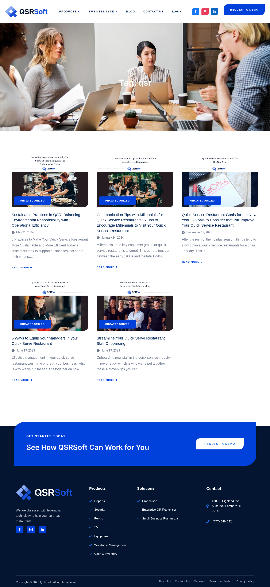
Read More (22, 267)
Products (68, 11)
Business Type (101, 11)
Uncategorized (32, 201)
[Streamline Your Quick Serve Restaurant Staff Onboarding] (135, 303)
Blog (130, 11)
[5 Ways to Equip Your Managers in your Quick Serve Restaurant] (50, 303)
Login (177, 11)
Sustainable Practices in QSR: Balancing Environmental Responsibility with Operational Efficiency (46, 220)
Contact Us (153, 11)
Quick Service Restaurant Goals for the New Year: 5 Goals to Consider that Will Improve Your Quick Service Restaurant (219, 220)
